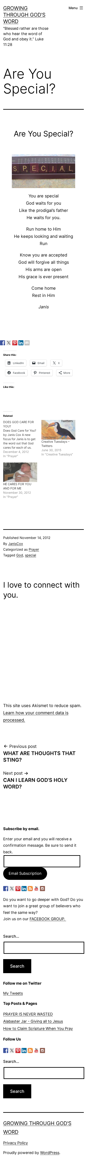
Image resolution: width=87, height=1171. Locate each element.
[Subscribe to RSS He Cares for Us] (30, 888)
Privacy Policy (15, 1143)
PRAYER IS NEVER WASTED (28, 1014)
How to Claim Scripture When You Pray (38, 1028)
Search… (11, 936)
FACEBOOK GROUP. (48, 919)
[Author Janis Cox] (2, 342)
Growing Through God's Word (24, 14)
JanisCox (15, 544)
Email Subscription (25, 873)
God (19, 555)
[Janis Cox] (20, 342)
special (30, 555)
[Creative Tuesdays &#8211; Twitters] (58, 429)
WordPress (49, 1152)
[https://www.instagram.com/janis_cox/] (42, 888)
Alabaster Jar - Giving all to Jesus (33, 1021)
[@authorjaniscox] (8, 342)
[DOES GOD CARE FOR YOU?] (22, 439)
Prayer (34, 549)
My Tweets (13, 993)
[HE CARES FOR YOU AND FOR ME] (20, 472)
